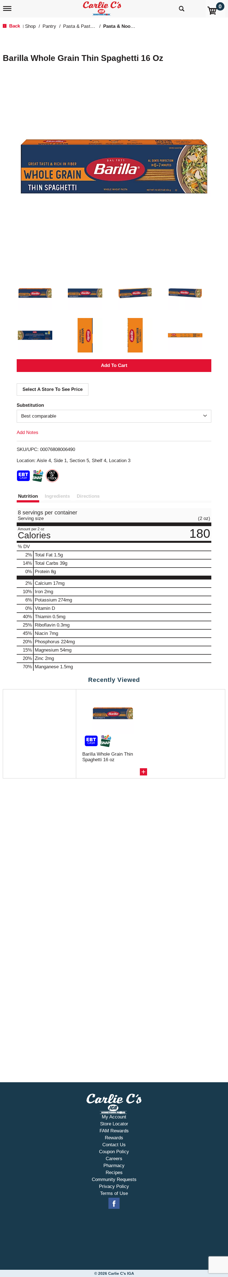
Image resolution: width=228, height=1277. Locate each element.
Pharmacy (114, 1165)
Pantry (49, 26)
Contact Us (114, 1144)
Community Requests (114, 1179)
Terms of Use (114, 1193)
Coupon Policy (114, 1151)
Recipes (114, 1172)
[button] (35, 293)
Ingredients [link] (57, 496)
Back (14, 26)
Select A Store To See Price (53, 389)
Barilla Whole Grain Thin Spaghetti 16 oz (107, 756)
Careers (114, 1158)
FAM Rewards (114, 1130)
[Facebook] (114, 1203)
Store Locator (114, 1123)
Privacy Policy (114, 1186)
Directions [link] (88, 496)
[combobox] (114, 416)
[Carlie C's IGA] (102, 7)
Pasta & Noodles (121, 26)
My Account (114, 1117)
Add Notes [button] (27, 432)
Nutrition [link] (28, 496)
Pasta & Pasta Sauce (85, 26)
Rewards (114, 1137)
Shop (30, 26)
